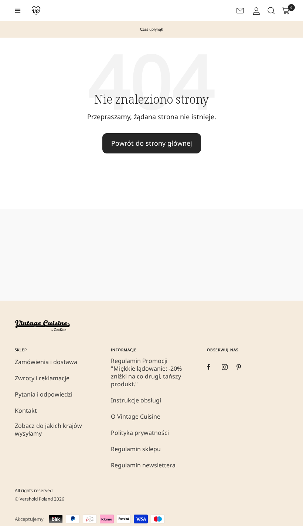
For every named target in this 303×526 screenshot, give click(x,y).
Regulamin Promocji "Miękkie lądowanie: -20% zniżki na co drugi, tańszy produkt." (146, 372)
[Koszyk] (285, 10)
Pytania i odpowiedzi (43, 394)
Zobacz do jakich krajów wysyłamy (48, 429)
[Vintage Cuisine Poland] (36, 10)
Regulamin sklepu (136, 449)
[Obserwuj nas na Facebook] (214, 367)
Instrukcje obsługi (136, 400)
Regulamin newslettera (143, 465)
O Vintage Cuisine (135, 417)
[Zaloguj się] (256, 10)
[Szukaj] (270, 10)
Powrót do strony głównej (151, 143)
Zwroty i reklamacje (42, 378)
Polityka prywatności (140, 433)
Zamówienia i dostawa (46, 362)
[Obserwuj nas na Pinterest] (243, 367)
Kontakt (26, 411)
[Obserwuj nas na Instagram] (229, 367)
